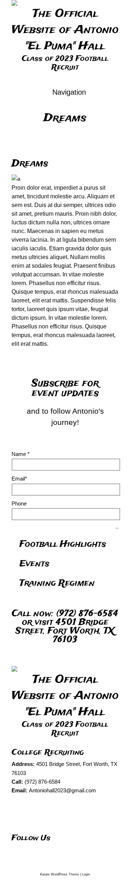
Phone (19, 503)
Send (117, 528)
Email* (19, 478)
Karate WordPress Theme (59, 874)
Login (86, 874)
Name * (21, 454)
